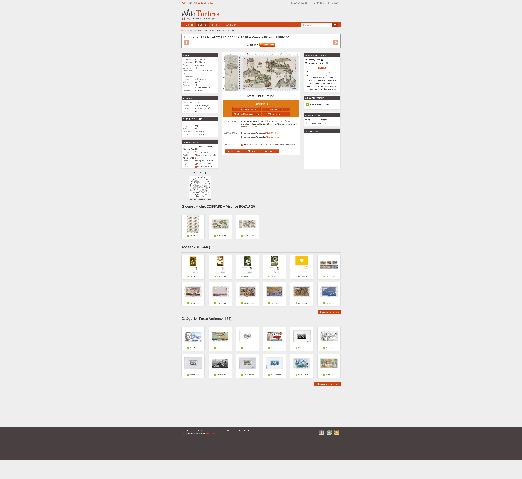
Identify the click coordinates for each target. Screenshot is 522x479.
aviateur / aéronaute (206, 155)
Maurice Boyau (272, 137)
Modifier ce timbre (247, 109)
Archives (215, 25)
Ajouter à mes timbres (319, 104)
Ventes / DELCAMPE (316, 63)
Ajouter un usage (276, 109)
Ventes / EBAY (313, 59)
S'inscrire (319, 2)
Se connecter (300, 2)
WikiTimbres (211, 433)
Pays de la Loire (204, 163)
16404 (189, 2)
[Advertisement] (291, 14)
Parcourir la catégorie (328, 384)
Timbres (202, 25)
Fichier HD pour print (316, 123)
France (333, 2)
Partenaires (203, 430)
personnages (190, 157)
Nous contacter (276, 114)
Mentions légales (234, 430)
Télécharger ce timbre (317, 119)
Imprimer (271, 151)
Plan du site (248, 430)
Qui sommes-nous (217, 430)
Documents (235, 151)
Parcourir (230, 25)
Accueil (190, 25)
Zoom (252, 151)
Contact (193, 430)
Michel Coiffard (272, 133)
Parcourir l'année (330, 312)
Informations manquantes (247, 114)
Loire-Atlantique (204, 166)
